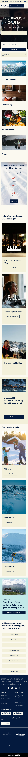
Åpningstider (4, 704)
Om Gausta (4, 695)
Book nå (13, 49)
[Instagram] (8, 688)
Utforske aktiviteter (14, 612)
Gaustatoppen (14, 671)
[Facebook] (12, 688)
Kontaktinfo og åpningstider (19, 696)
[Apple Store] (6, 713)
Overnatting (14, 640)
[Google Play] (18, 713)
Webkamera (10, 523)
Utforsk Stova (11, 368)
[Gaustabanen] (20, 734)
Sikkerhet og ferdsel (20, 702)
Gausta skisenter (14, 661)
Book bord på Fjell (12, 317)
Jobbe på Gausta (5, 698)
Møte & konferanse (14, 650)
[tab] (14, 44)
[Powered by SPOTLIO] (14, 755)
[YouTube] (16, 688)
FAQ (16, 699)
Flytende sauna (14, 655)
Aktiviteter (14, 645)
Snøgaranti (10, 571)
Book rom (14, 417)
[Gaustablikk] (7, 733)
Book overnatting (16, 6)
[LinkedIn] (20, 688)
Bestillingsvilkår (19, 705)
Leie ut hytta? (4, 701)
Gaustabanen (14, 666)
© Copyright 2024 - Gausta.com (14, 745)
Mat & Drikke (14, 634)
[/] (5, 5)
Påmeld (5, 723)
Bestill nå (14, 201)
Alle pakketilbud (14, 33)
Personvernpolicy (14, 749)
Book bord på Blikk (12, 268)
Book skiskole (11, 474)
